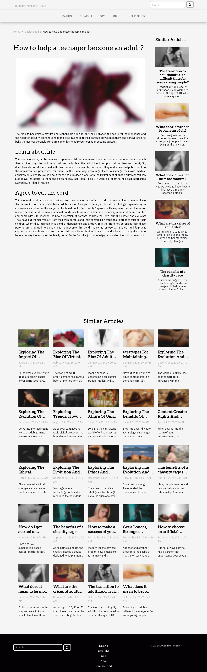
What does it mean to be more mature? (173, 177)
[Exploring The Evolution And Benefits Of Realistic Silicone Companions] (68, 453)
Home (16, 31)
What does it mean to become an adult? (173, 128)
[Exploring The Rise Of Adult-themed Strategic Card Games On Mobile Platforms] (103, 338)
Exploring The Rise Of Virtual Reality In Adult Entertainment (67, 359)
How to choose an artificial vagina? (171, 532)
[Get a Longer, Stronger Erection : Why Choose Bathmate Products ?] (138, 513)
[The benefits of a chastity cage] (172, 257)
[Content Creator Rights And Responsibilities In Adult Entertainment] (173, 397)
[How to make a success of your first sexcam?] (103, 513)
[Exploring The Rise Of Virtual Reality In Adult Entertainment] (68, 338)
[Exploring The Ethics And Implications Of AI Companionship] (103, 453)
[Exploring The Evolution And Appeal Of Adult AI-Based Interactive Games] (173, 338)
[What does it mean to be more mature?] (172, 161)
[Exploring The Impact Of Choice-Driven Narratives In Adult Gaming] (33, 338)
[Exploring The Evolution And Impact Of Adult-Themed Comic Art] (138, 453)
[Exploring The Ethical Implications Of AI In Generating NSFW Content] (33, 453)
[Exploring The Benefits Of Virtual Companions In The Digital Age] (138, 397)
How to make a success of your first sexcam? (102, 532)
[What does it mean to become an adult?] (172, 112)
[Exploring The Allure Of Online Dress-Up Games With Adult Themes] (103, 397)
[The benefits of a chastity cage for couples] (173, 453)
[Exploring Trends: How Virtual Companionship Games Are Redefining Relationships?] (68, 397)
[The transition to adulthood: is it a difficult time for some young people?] (172, 57)
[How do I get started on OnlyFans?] (33, 513)
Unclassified (136, 16)
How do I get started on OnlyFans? (30, 532)
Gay (102, 16)
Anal (115, 16)
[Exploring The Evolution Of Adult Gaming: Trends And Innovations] (33, 397)
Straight (86, 16)
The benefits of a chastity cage (172, 273)
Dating (67, 16)
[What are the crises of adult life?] (172, 209)
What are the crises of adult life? (173, 225)
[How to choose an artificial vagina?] (173, 513)
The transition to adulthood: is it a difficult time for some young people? (173, 76)
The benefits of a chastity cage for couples (173, 472)
